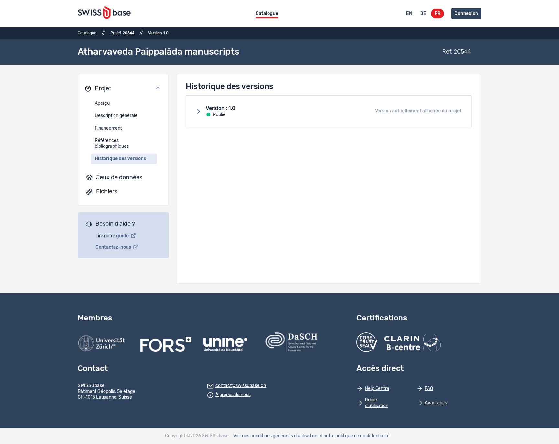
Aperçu (102, 103)
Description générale (116, 116)
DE (423, 13)
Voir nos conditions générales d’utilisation (275, 436)
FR (437, 13)
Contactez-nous (113, 247)
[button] (123, 88)
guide (123, 236)
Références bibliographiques (112, 143)
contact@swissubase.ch (240, 386)
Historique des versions (120, 159)
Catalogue (267, 13)
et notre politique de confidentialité (353, 436)
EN (409, 13)
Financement (108, 128)
